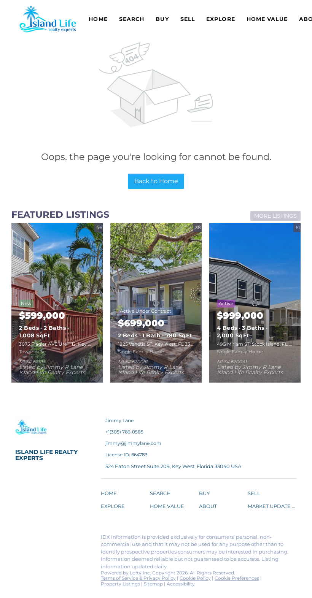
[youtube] (21, 555)
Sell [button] (187, 19)
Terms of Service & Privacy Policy (138, 578)
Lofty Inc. (140, 573)
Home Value (267, 19)
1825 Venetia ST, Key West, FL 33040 (158, 344)
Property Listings (120, 584)
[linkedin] (36, 539)
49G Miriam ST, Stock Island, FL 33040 (260, 344)
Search (132, 19)
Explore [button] (220, 19)
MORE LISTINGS (275, 215)
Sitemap (153, 584)
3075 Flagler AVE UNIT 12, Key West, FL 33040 (71, 344)
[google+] (36, 555)
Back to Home (156, 181)
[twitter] (51, 539)
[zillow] (66, 539)
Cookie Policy (195, 578)
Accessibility (181, 584)
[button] (111, 494)
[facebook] (21, 539)
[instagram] (82, 539)
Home (98, 19)
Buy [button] (162, 19)
